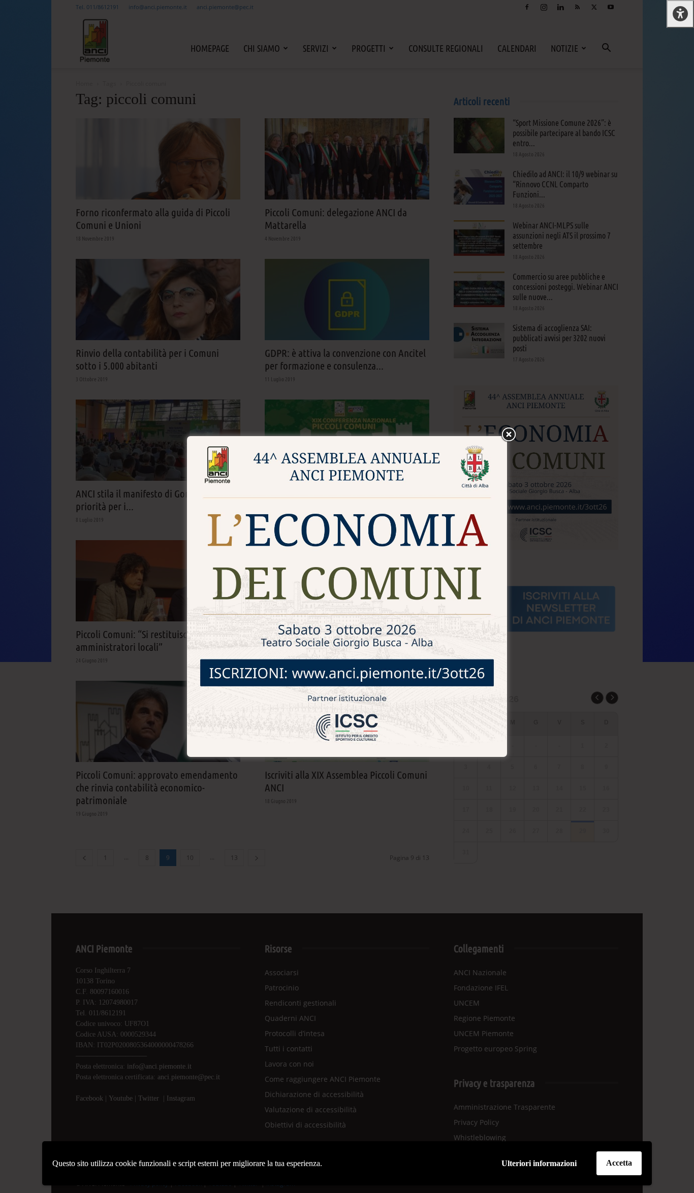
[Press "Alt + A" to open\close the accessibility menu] (680, 14)
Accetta (619, 1162)
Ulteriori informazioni (539, 1163)
